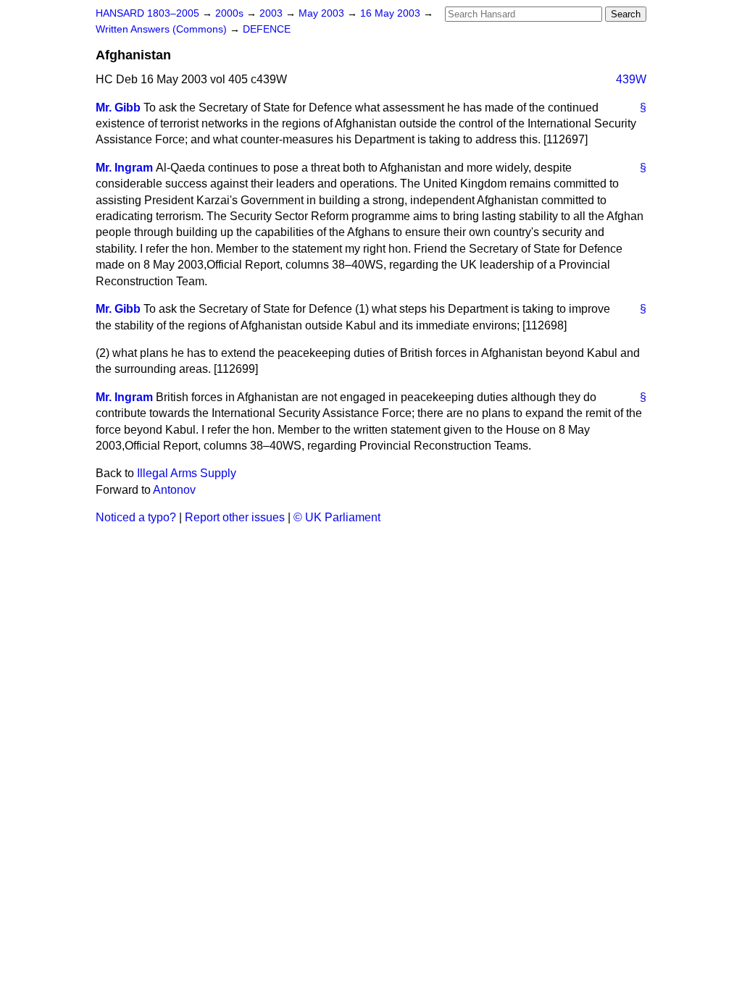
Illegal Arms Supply (186, 473)
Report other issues (235, 517)
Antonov (174, 490)
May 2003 (323, 13)
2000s (230, 13)
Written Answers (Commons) (163, 29)
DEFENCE (267, 29)
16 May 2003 (391, 13)
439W (631, 79)
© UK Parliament (336, 517)
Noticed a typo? (136, 517)
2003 (272, 13)
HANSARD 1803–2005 (147, 13)
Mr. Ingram (124, 167)
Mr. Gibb (118, 107)
